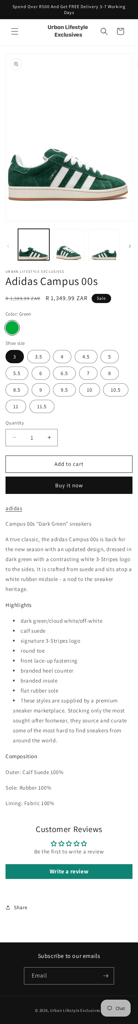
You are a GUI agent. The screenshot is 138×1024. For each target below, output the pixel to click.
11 (15, 406)
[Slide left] (8, 246)
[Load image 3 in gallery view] (104, 244)
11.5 (42, 406)
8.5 (17, 389)
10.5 (116, 389)
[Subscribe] (106, 976)
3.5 (38, 356)
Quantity (15, 423)
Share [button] (21, 907)
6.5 (64, 373)
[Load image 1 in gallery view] (33, 244)
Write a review (69, 871)
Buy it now (69, 485)
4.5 (86, 356)
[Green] (12, 327)
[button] (15, 31)
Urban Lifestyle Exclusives (75, 1010)
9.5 (64, 389)
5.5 (17, 373)
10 (89, 389)
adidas (14, 508)
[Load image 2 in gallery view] (68, 244)
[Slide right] (130, 246)
